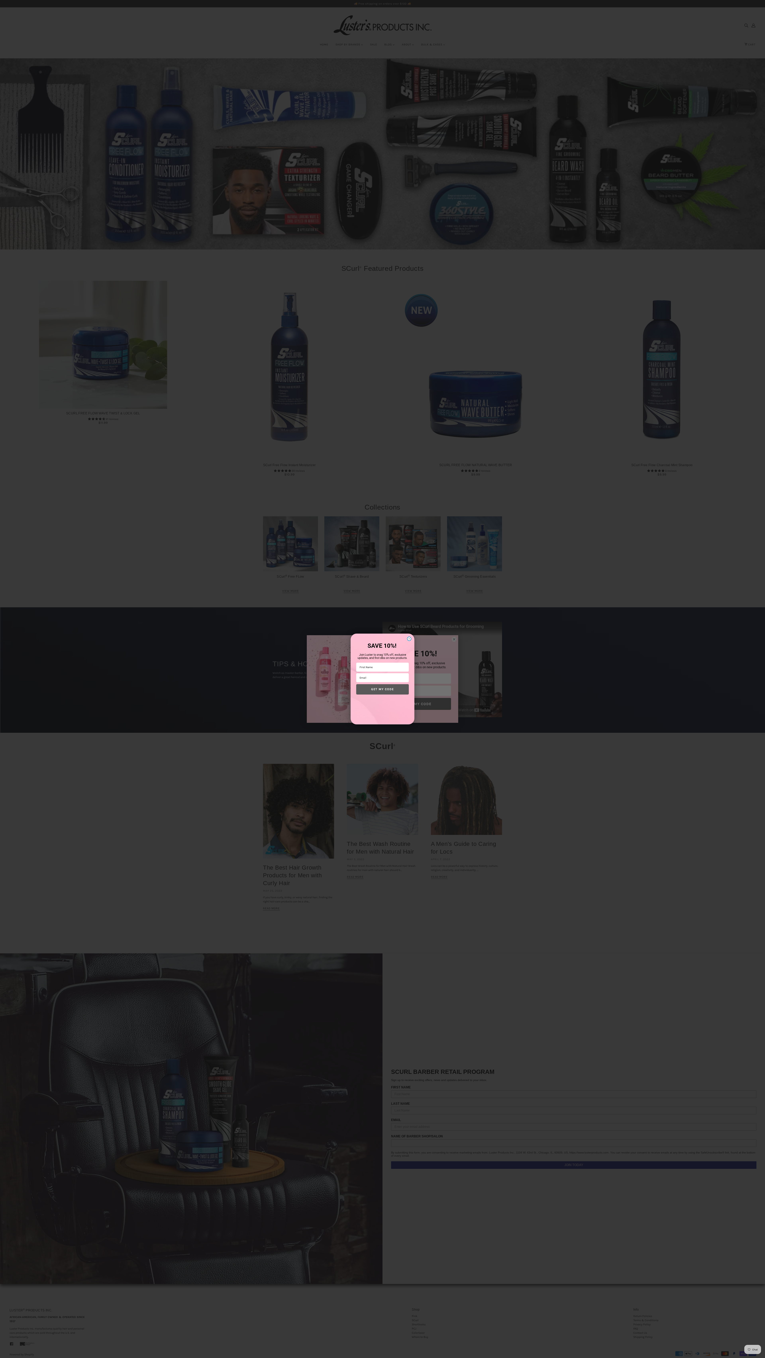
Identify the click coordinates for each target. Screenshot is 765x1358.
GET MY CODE (382, 689)
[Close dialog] (409, 639)
